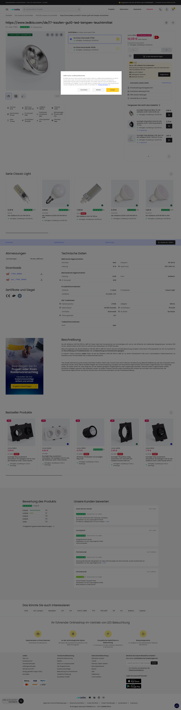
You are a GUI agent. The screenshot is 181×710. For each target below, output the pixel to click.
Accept (112, 90)
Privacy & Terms (103, 85)
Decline (98, 90)
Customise (83, 90)
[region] (91, 83)
